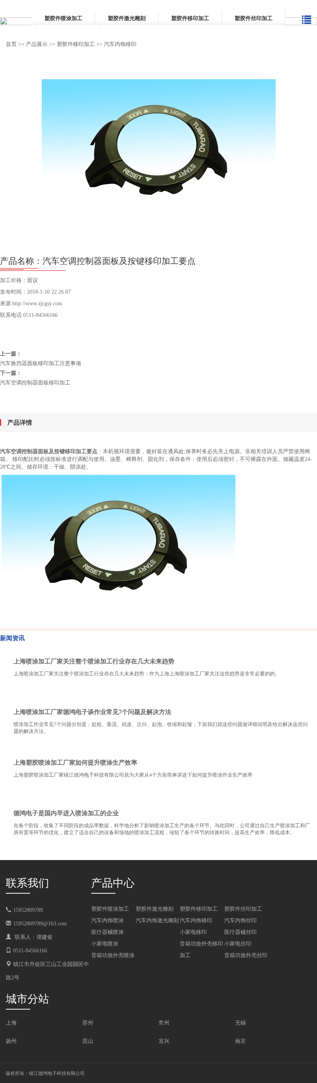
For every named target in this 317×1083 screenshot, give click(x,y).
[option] (63, 22)
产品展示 (37, 44)
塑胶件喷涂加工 (63, 18)
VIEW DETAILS (284, 696)
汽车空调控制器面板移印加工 (35, 383)
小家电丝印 (237, 944)
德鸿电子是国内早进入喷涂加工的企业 (66, 813)
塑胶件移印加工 (190, 18)
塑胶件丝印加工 (254, 18)
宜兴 (163, 1041)
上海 (11, 1023)
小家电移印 (193, 932)
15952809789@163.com (40, 924)
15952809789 (33, 910)
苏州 (87, 1023)
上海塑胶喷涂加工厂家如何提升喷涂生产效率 (75, 762)
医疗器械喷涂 (107, 932)
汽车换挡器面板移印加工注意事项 (40, 363)
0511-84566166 (30, 951)
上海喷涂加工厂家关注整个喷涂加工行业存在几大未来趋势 (94, 661)
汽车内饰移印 (120, 44)
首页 (11, 44)
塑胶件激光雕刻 (127, 18)
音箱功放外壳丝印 (246, 955)
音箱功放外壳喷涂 (113, 955)
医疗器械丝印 (240, 932)
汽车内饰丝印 (240, 920)
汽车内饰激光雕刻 (157, 920)
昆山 (87, 1041)
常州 (163, 1023)
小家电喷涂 (104, 944)
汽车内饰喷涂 (107, 920)
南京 (240, 1041)
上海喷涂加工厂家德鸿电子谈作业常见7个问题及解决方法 (92, 712)
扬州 (11, 1041)
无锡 (240, 1023)
